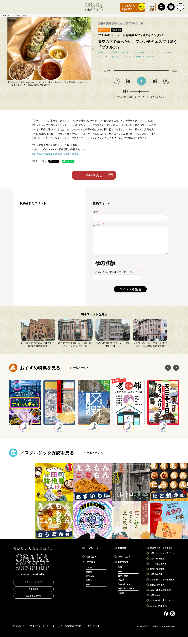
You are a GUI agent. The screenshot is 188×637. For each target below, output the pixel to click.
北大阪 (89, 571)
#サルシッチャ (137, 52)
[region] (49, 249)
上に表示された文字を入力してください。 (115, 272)
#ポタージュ (138, 56)
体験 (120, 567)
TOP (4, 15)
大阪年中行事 (156, 574)
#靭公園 (150, 56)
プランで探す (124, 556)
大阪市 (89, 567)
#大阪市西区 (113, 52)
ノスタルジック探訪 (18, 15)
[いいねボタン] (34, 161)
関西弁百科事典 (157, 584)
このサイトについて (33, 582)
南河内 (89, 580)
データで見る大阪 (158, 563)
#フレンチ (166, 52)
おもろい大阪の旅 (158, 605)
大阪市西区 (116, 30)
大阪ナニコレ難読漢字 (160, 589)
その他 (121, 592)
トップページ (92, 548)
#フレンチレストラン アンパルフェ (114, 56)
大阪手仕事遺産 (157, 558)
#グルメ (124, 52)
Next (93, 47)
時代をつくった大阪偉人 (161, 548)
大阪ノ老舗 (155, 595)
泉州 (88, 584)
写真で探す (91, 556)
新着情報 (122, 548)
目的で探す (123, 561)
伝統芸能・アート (126, 588)
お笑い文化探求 (157, 568)
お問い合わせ (18, 626)
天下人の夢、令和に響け (161, 600)
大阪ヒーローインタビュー (162, 553)
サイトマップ (93, 626)
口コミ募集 (33, 589)
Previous (5, 47)
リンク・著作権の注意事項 (69, 626)
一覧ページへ (80, 367)
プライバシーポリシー (40, 626)
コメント (98, 224)
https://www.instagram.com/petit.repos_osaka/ (55, 154)
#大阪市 (101, 52)
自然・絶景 (123, 575)
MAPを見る (94, 175)
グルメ (121, 579)
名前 (96, 212)
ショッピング (124, 584)
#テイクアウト (153, 52)
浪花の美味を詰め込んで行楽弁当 (118, 23)
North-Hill (39, 574)
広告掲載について (33, 595)
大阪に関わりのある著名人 (162, 579)
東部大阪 (90, 575)
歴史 (120, 571)
